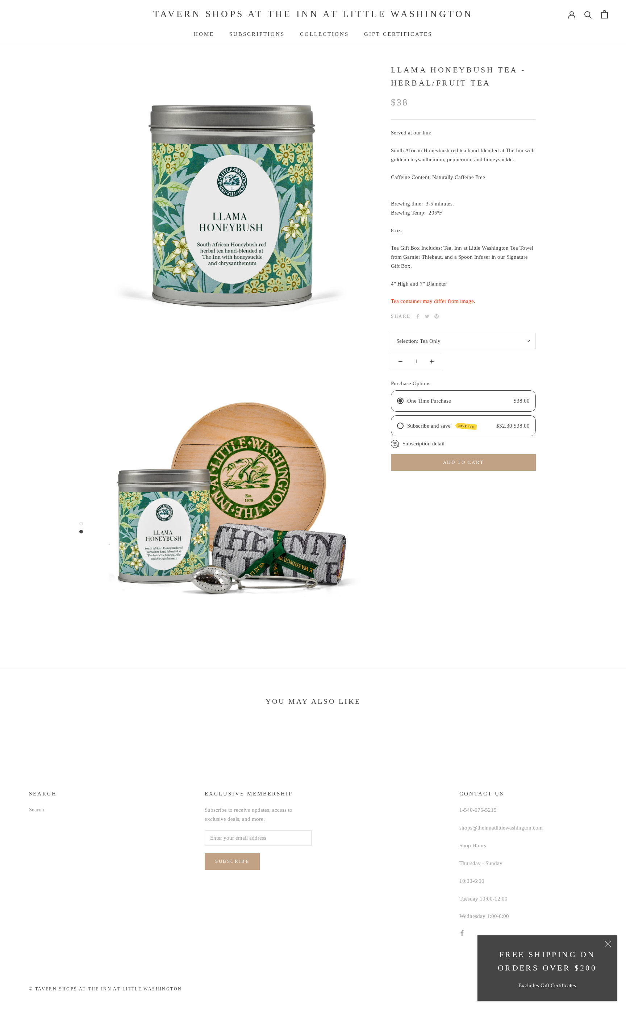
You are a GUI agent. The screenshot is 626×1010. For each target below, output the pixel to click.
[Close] (608, 944)
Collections (324, 34)
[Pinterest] (436, 316)
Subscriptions (257, 34)
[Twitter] (427, 316)
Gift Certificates (398, 34)
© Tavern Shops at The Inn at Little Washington (105, 989)
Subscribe (232, 861)
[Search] (588, 14)
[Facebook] (418, 316)
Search (36, 809)
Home (204, 34)
